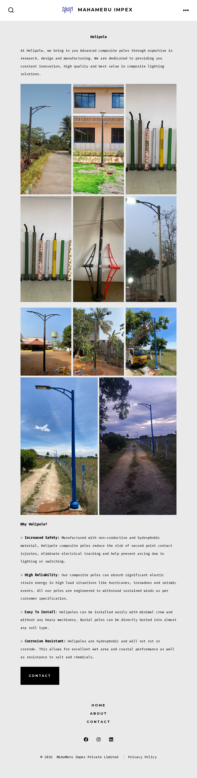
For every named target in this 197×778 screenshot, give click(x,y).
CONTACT (40, 676)
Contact (99, 722)
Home (99, 705)
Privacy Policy (142, 757)
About (98, 713)
